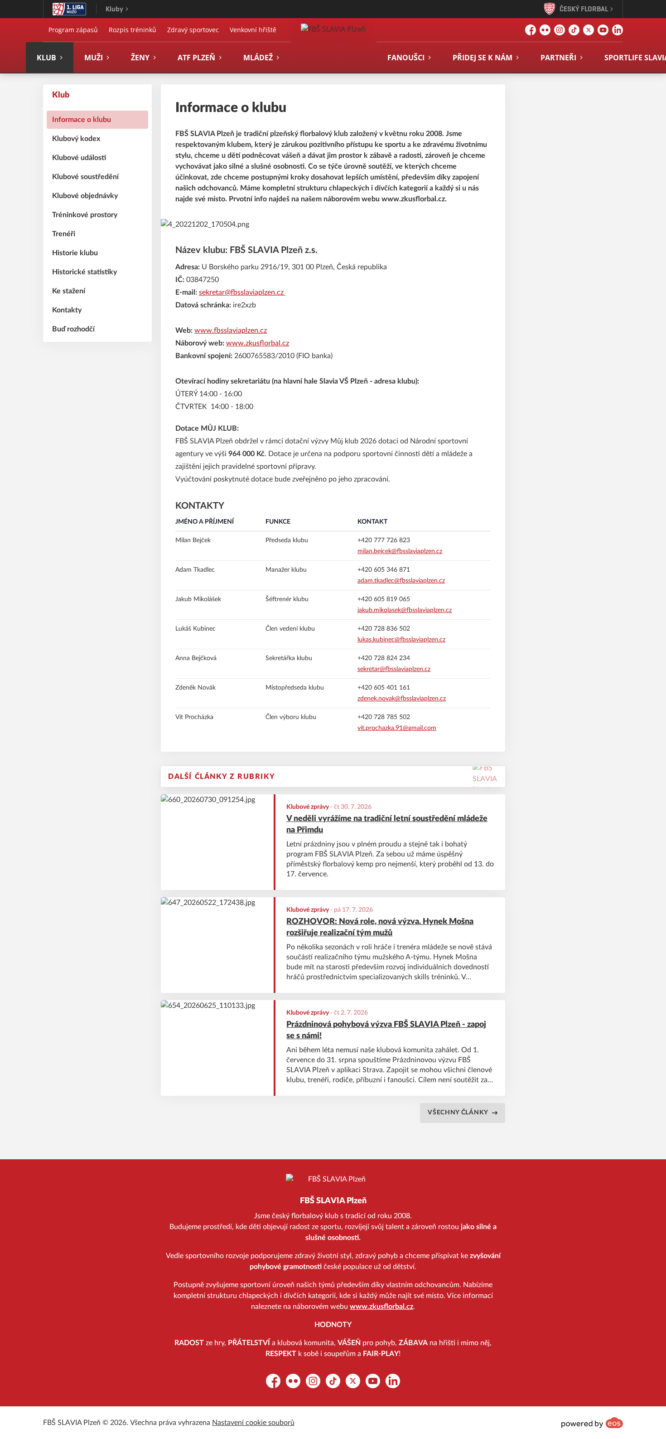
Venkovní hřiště (253, 29)
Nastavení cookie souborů (253, 1422)
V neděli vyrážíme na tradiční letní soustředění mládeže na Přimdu (386, 824)
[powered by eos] (592, 1422)
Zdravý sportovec (193, 29)
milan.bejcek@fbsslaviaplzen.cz (399, 551)
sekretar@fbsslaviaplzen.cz (242, 292)
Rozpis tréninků (132, 29)
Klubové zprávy (307, 807)
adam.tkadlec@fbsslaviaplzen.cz (401, 581)
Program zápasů (73, 29)
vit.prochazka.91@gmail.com (396, 728)
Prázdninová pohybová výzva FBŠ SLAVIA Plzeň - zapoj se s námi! (386, 1030)
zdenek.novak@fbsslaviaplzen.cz (401, 698)
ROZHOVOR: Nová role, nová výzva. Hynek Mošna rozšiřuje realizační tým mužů (379, 927)
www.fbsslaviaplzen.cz (230, 330)
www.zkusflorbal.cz (257, 343)
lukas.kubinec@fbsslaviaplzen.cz (401, 640)
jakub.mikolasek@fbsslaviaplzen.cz (404, 610)
